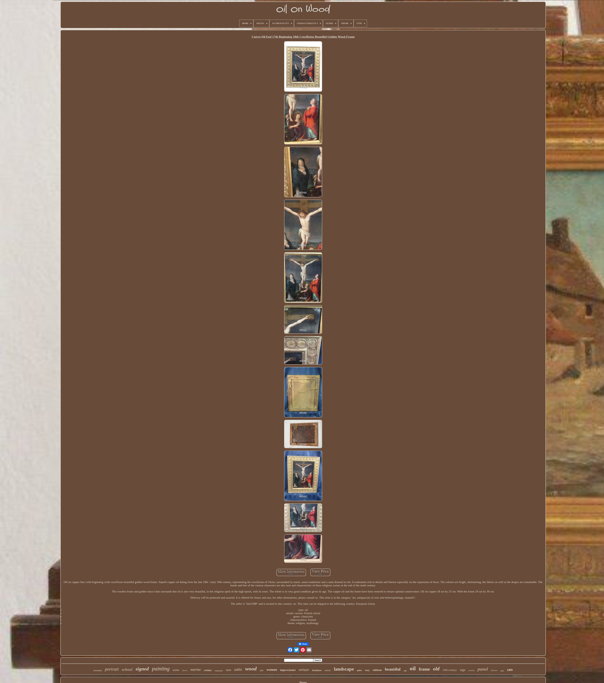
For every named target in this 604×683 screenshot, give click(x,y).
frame (424, 669)
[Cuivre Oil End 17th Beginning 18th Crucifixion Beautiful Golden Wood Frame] (303, 66)
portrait (112, 669)
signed (142, 669)
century (208, 670)
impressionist (288, 670)
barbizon (316, 670)
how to (184, 670)
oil (413, 668)
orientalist (97, 670)
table (238, 669)
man (228, 670)
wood (251, 669)
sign (462, 670)
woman (272, 670)
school (127, 669)
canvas (471, 670)
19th (510, 670)
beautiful (392, 669)
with (405, 671)
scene (176, 670)
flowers (494, 670)
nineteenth (219, 671)
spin (261, 670)
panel (483, 669)
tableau (377, 670)
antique (304, 670)
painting (161, 669)
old (436, 669)
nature (327, 670)
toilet (502, 671)
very (367, 670)
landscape (344, 669)
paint (359, 670)
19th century (450, 670)
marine (195, 670)
